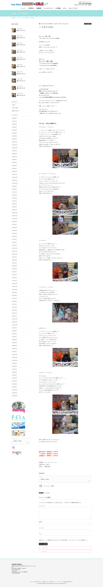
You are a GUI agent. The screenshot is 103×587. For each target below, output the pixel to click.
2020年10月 (14, 325)
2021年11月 (14, 286)
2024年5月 (14, 198)
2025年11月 (14, 144)
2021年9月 (14, 292)
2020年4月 (14, 342)
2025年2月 (14, 171)
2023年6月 (14, 230)
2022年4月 (14, 271)
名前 (41, 521)
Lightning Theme (51, 583)
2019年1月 (14, 386)
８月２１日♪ (20, 79)
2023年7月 (14, 227)
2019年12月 (14, 354)
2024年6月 (14, 195)
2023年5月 (14, 233)
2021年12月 (14, 283)
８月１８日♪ (20, 93)
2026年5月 (14, 127)
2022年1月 (14, 280)
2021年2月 (14, 313)
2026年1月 (14, 139)
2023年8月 (14, 224)
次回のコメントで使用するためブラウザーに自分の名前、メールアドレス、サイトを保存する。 (63, 540)
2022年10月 (14, 254)
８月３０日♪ (20, 28)
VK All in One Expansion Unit (60, 583)
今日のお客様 (87, 23)
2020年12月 (14, 319)
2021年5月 (14, 304)
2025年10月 (14, 147)
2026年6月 (14, 124)
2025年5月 (14, 162)
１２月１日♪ (44, 551)
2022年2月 (14, 277)
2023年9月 (14, 221)
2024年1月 (14, 209)
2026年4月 (14, 130)
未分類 (13, 104)
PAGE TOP (99, 568)
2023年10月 (14, 218)
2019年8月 (14, 366)
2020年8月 (14, 330)
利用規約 (64, 581)
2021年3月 (14, 310)
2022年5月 (14, 268)
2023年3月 (14, 239)
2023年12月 (14, 212)
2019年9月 (14, 363)
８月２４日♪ (20, 57)
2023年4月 (14, 236)
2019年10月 (14, 360)
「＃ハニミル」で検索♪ (48, 486)
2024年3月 (14, 203)
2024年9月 (14, 186)
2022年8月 (14, 260)
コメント (42, 505)
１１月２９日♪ (44, 548)
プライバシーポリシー (57, 581)
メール (41, 528)
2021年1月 (14, 316)
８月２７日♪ (20, 43)
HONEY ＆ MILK (45, 479)
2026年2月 (14, 136)
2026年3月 (14, 133)
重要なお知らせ (15, 110)
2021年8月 (14, 295)
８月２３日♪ (20, 64)
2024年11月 (14, 180)
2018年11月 (14, 392)
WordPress (44, 583)
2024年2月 (14, 206)
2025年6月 (14, 159)
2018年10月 (14, 395)
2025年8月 (14, 153)
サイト (40, 534)
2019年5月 (14, 375)
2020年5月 (14, 339)
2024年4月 (14, 201)
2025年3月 (14, 168)
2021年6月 (14, 301)
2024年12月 (14, 177)
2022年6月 (14, 265)
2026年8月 (14, 118)
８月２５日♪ (20, 50)
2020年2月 (14, 348)
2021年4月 (14, 307)
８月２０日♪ (20, 86)
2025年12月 (14, 141)
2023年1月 (14, 245)
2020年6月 (14, 336)
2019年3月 (14, 381)
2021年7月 (14, 298)
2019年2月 (14, 384)
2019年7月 (14, 369)
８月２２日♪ (20, 71)
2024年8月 (14, 189)
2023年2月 (14, 242)
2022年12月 (14, 248)
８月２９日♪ (20, 35)
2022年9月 (14, 257)
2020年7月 (14, 333)
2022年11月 (14, 251)
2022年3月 (14, 274)
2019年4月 (14, 378)
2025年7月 (14, 156)
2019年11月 (14, 357)
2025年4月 (14, 165)
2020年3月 (14, 345)
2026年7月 (14, 121)
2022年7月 (14, 263)
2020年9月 (14, 327)
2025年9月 (14, 150)
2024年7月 (14, 192)
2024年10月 (14, 183)
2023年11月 (14, 215)
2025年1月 (14, 174)
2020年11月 (14, 322)
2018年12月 (14, 389)
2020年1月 (14, 351)
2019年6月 (14, 372)
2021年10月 (14, 289)
